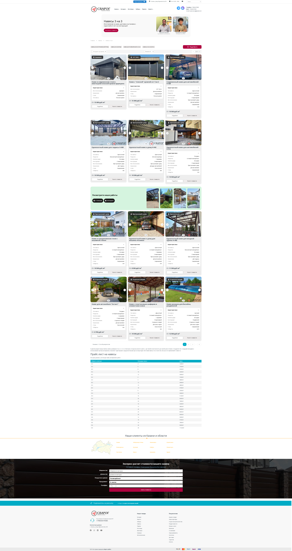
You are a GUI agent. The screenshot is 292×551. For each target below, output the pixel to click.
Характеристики (98, 87)
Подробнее (100, 106)
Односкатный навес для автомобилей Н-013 (182, 148)
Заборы (139, 521)
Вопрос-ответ (172, 526)
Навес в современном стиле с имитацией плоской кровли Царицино (108, 83)
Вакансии (171, 528)
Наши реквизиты (173, 533)
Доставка (171, 537)
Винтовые (139, 530)
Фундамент (103, 481)
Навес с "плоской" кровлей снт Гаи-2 (144, 82)
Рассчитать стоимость (111, 30)
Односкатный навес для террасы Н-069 (108, 147)
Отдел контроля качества (175, 521)
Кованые (139, 533)
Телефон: (104, 485)
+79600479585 (195, 7)
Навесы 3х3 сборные (116, 47)
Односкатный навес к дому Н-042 (142, 147)
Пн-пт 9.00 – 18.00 (175, 1)
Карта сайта (107, 549)
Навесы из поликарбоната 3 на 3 (132, 47)
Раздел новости (173, 524)
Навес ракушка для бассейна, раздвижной (179, 305)
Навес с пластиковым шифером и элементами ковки (143, 305)
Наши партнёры (173, 519)
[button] (92, 68)
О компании (172, 530)
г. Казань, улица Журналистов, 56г (158, 1)
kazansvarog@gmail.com (195, 11)
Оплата (171, 542)
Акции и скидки (172, 517)
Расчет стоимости (117, 106)
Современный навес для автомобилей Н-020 (182, 83)
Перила (139, 526)
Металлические (141, 535)
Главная (92, 40)
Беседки (139, 517)
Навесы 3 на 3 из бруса (148, 47)
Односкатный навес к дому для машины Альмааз (142, 239)
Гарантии (171, 539)
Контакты (171, 535)
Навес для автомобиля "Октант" (105, 304)
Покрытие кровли (101, 478)
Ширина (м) (103, 470)
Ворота (139, 519)
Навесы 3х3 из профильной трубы (100, 47)
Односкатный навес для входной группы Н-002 (180, 239)
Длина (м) (103, 474)
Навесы (100, 40)
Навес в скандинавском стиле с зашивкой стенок (105, 239)
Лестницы (139, 528)
